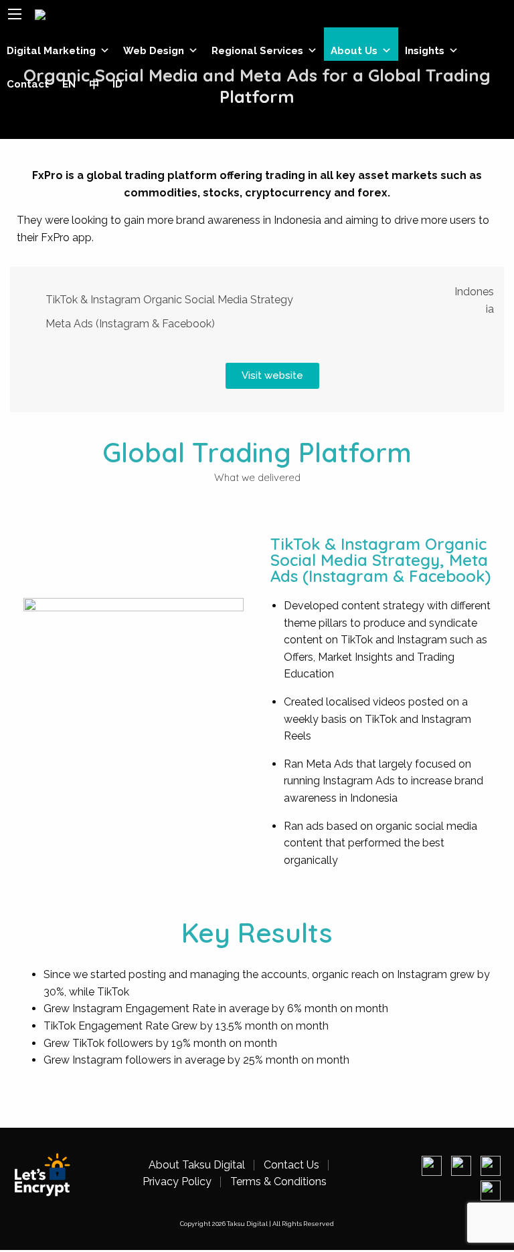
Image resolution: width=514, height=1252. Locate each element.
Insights (424, 51)
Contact (28, 84)
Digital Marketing (51, 51)
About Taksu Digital (197, 1165)
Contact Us (291, 1165)
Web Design (153, 51)
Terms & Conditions (278, 1182)
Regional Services (257, 51)
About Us (354, 51)
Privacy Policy (177, 1182)
